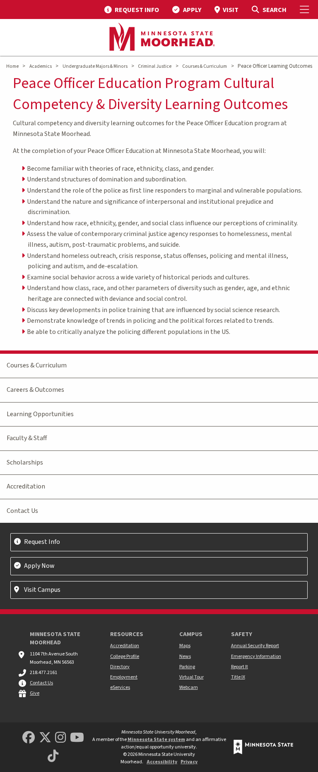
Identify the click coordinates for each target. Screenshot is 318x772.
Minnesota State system (156, 739)
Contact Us (22, 510)
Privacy (189, 761)
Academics (40, 66)
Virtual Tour (191, 677)
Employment (123, 677)
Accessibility (162, 761)
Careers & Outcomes (35, 389)
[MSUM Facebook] (28, 738)
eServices (120, 687)
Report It (239, 666)
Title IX (238, 677)
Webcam (188, 687)
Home (12, 66)
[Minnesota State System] (263, 747)
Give (34, 693)
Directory (120, 666)
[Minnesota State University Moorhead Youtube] (77, 738)
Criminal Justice (154, 66)
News (185, 656)
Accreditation (26, 486)
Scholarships (25, 462)
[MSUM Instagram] (60, 738)
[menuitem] (132, 9)
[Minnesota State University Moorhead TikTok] (53, 756)
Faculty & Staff (27, 438)
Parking (187, 666)
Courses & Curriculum (204, 66)
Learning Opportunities (40, 414)
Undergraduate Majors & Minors (95, 66)
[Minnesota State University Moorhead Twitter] (45, 738)
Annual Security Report (255, 645)
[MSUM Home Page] (159, 37)
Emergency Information (256, 656)
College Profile (124, 656)
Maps (184, 645)
